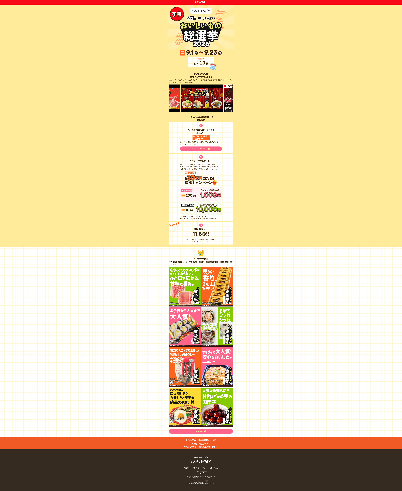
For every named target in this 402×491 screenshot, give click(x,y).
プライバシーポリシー (199, 468)
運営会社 (187, 468)
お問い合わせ (213, 468)
